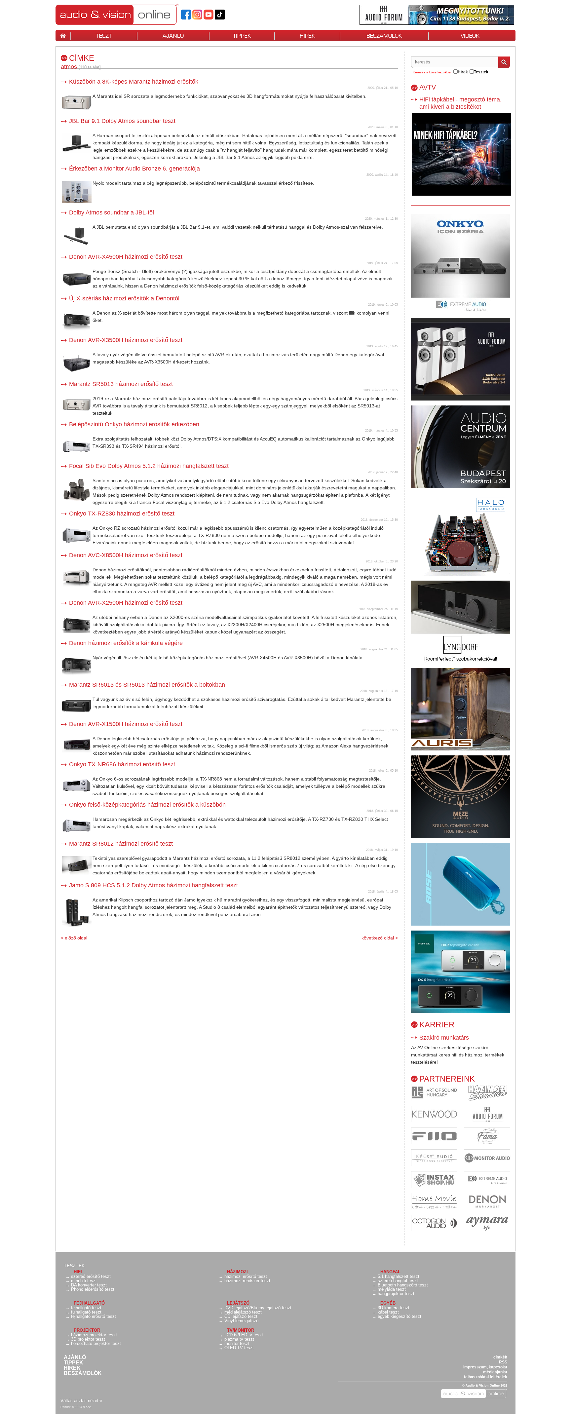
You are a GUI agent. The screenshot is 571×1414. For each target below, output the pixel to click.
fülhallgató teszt (86, 1312)
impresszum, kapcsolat (485, 1367)
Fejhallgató (89, 1303)
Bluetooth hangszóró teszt (403, 1284)
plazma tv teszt (239, 1339)
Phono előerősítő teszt (92, 1289)
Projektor (87, 1330)
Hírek (72, 1368)
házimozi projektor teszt (94, 1334)
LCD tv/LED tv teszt (243, 1334)
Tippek (73, 1362)
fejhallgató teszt (86, 1307)
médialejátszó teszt (243, 1312)
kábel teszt (388, 1312)
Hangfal (390, 1271)
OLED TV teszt (239, 1347)
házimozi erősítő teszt (245, 1276)
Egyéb (388, 1303)
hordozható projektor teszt (96, 1343)
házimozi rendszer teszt (247, 1280)
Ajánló (75, 1357)
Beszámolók (83, 1373)
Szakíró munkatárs (444, 1037)
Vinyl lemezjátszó (241, 1320)
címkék (500, 1357)
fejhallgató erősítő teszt (93, 1316)
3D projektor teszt (88, 1339)
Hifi (78, 1271)
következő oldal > (380, 937)
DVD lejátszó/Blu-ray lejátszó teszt (257, 1307)
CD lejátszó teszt (240, 1316)
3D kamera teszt (393, 1307)
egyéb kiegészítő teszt (399, 1316)
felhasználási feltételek (485, 1377)
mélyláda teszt (392, 1289)
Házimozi (237, 1271)
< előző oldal (74, 937)
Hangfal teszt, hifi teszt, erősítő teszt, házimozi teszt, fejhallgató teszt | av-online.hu (128, 14)
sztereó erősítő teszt (91, 1276)
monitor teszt (236, 1343)
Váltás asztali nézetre (81, 1400)
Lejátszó (238, 1303)
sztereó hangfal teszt (398, 1280)
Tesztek (74, 1265)
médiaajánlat (495, 1372)
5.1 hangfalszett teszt (398, 1276)
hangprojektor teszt (396, 1293)
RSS (503, 1362)
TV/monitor (240, 1330)
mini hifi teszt (84, 1280)
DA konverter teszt (89, 1284)
